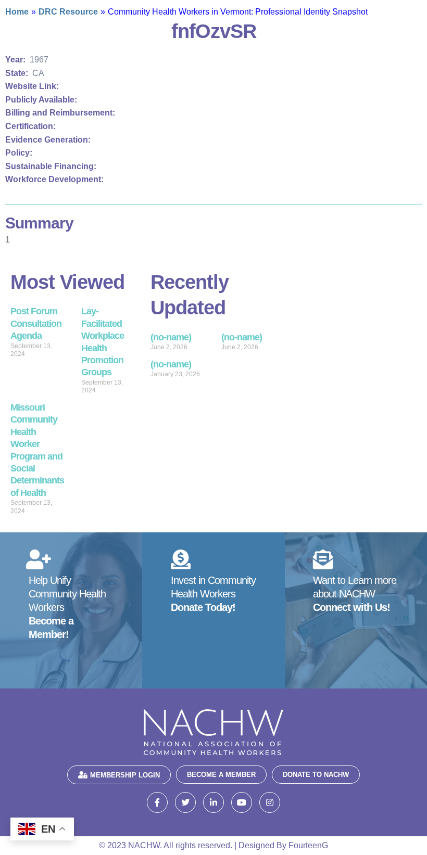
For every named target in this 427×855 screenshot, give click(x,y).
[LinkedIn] (213, 802)
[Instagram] (269, 802)
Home (17, 11)
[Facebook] (157, 802)
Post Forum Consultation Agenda (35, 323)
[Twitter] (185, 802)
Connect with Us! (351, 607)
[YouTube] (241, 802)
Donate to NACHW (316, 775)
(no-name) (170, 337)
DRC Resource (68, 11)
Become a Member (221, 775)
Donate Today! (203, 607)
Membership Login (125, 775)
